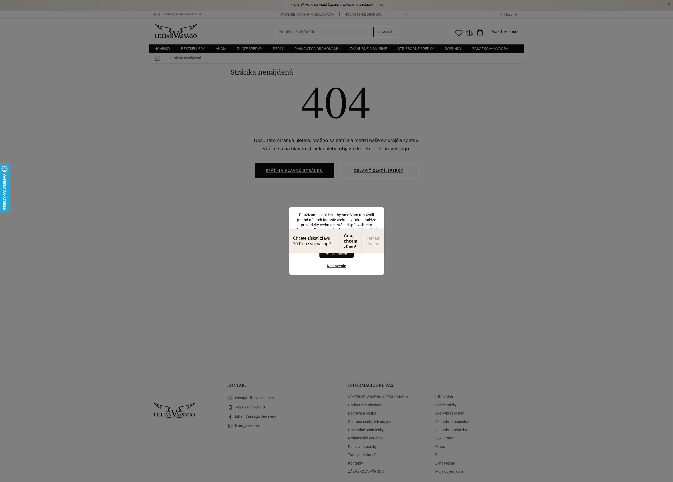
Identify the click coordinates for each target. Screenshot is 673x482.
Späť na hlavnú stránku (294, 170)
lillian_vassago (247, 426)
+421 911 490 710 (250, 407)
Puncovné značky (362, 446)
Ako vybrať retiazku (451, 430)
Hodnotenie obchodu (363, 14)
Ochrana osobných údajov (369, 422)
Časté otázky (446, 405)
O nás (440, 446)
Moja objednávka (449, 471)
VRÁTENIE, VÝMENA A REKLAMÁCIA (307, 14)
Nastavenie (336, 266)
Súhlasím (339, 253)
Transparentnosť (362, 455)
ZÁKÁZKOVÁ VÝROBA (366, 471)
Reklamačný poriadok (365, 438)
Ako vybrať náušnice (452, 422)
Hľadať (385, 31)
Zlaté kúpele (445, 463)
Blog (439, 455)
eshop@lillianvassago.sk (255, 398)
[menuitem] (162, 48)
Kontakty (355, 463)
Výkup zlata (445, 438)
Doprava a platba (362, 413)
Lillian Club (444, 397)
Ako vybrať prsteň (449, 413)
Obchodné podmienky (366, 430)
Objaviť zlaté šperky (379, 170)
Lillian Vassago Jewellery (255, 416)
